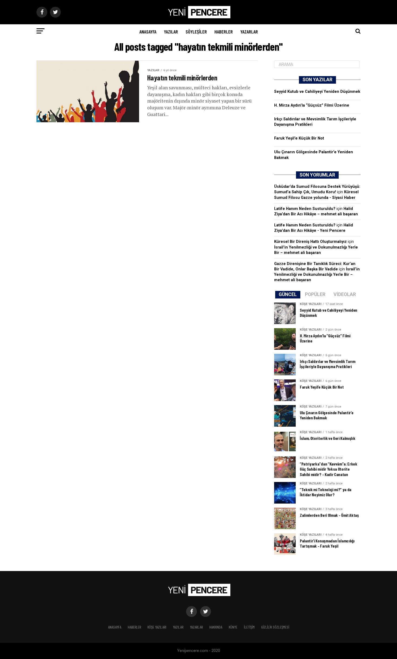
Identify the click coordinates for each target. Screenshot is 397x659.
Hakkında (215, 627)
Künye (233, 627)
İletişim (249, 627)
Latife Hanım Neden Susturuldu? (304, 208)
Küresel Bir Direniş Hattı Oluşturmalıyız (310, 241)
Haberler (223, 32)
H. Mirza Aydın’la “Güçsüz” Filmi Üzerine (311, 105)
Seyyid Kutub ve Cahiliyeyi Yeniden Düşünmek (317, 91)
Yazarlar (249, 32)
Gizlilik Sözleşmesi (275, 627)
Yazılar (171, 32)
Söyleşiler (196, 32)
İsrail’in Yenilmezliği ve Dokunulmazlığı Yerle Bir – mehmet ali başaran (317, 274)
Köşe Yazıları (156, 627)
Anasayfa (147, 32)
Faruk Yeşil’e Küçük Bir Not (299, 138)
